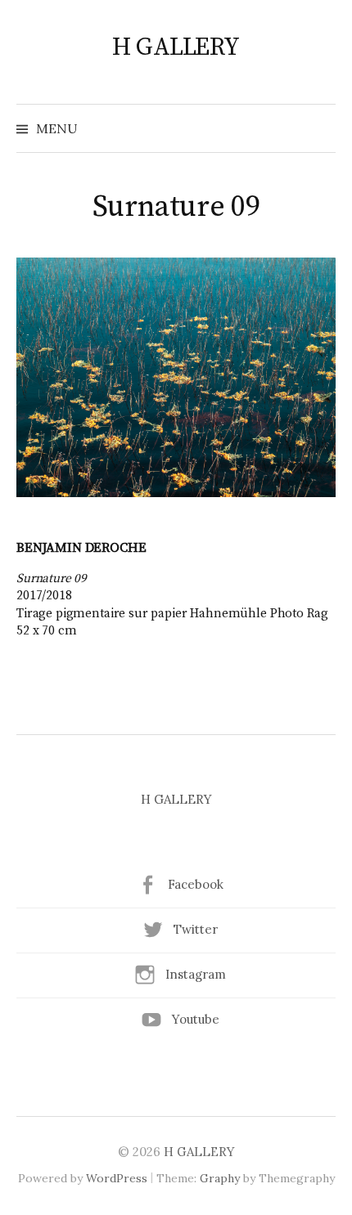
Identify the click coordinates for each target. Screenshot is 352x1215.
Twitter (196, 929)
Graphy (220, 1178)
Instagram (195, 974)
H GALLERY (176, 47)
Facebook (195, 884)
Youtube (195, 1019)
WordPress (116, 1178)
